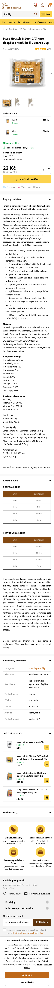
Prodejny (11, 902)
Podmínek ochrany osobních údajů (28, 933)
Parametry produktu (14, 660)
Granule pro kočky (37, 29)
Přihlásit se (42, 922)
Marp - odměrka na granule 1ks (30, 741)
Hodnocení (10, 812)
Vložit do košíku (29, 179)
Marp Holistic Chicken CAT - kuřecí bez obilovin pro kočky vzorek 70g (32, 758)
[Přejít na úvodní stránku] (11, 5)
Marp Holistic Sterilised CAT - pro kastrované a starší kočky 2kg (31, 774)
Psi (3, 22)
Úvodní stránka (10, 29)
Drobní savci (24, 22)
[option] (27, 72)
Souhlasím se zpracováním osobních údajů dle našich (28, 931)
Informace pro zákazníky (19, 908)
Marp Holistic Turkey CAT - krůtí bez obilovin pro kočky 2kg (32, 791)
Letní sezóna (40, 22)
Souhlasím (27, 975)
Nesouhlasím (27, 982)
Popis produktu (12, 199)
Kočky (12, 22)
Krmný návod (10, 480)
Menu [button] (47, 14)
